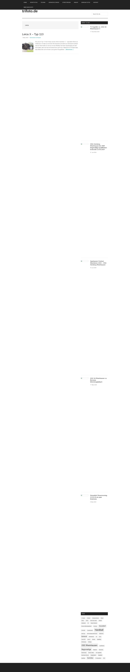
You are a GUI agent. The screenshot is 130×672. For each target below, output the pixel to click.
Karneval (84, 636)
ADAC (87, 620)
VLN (104, 658)
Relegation (95, 649)
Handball (99, 630)
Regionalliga (86, 649)
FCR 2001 (83, 630)
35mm (83, 620)
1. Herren (83, 618)
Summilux (90, 658)
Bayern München (94, 623)
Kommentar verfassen (35, 37)
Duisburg (95, 626)
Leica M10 (83, 639)
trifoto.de (30, 11)
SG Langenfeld (98, 652)
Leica (100, 636)
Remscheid (101, 649)
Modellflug (99, 639)
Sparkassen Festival (85, 655)
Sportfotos (83, 658)
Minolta (93, 639)
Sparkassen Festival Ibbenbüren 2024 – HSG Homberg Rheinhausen (98, 263)
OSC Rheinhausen (89, 645)
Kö (96, 636)
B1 (88, 623)
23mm (102, 618)
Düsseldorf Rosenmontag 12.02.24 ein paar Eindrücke (98, 497)
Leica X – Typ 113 (32, 34)
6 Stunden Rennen (95, 618)
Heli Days (83, 633)
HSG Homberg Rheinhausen (92, 633)
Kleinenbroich (91, 636)
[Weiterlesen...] (69, 49)
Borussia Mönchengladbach (86, 626)
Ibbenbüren (101, 633)
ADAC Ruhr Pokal (93, 620)
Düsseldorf (102, 626)
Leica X (88, 639)
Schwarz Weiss (91, 652)
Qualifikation (102, 645)
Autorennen (84, 623)
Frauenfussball (90, 630)
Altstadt (100, 620)
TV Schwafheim (98, 658)
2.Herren (88, 618)
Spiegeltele (100, 655)
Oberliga (89, 641)
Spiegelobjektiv (93, 655)
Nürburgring (84, 641)
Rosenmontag (84, 652)
